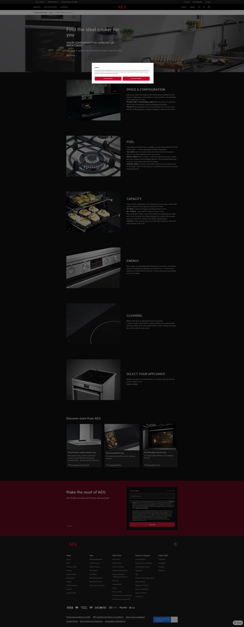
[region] (123, 73)
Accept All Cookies (136, 78)
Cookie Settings (108, 78)
